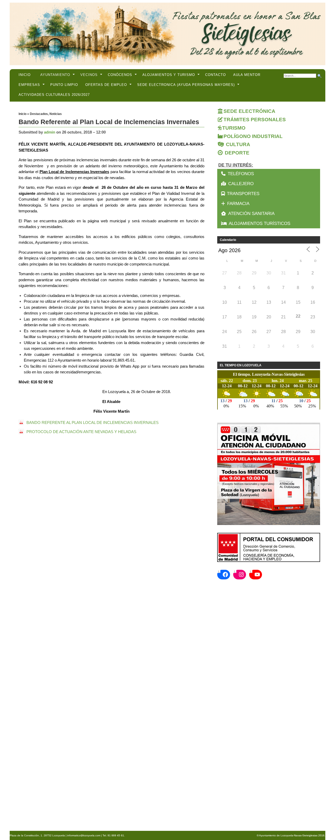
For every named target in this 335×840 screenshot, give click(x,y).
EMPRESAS (29, 85)
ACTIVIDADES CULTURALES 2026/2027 (54, 95)
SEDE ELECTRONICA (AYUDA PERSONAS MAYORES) (186, 85)
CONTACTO (215, 75)
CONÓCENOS (120, 75)
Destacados (39, 114)
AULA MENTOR (246, 75)
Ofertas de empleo (106, 85)
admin (49, 132)
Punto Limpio (64, 85)
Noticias (55, 114)
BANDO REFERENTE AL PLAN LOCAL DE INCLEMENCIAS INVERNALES (92, 422)
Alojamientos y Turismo (168, 75)
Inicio (25, 75)
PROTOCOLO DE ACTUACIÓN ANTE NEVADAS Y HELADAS (81, 431)
